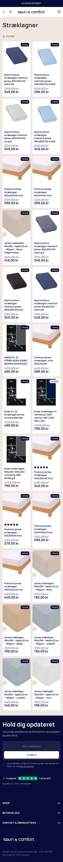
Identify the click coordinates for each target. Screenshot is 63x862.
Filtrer (10, 36)
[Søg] (10, 11)
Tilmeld (31, 754)
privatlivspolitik (27, 766)
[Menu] (3, 12)
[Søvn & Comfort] (19, 839)
